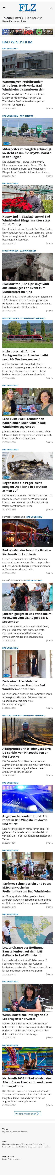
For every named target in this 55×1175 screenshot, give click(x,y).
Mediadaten (8, 1156)
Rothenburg (26, 116)
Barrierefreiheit (8, 1147)
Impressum (7, 1131)
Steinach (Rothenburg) (32, 318)
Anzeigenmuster (14, 1159)
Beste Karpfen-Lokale (14, 21)
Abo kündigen (38, 1144)
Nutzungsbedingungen (11, 1144)
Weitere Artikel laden (27, 1114)
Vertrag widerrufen (42, 1147)
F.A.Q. (4, 1159)
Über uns (16, 1131)
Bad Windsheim (17, 42)
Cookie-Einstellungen (24, 1147)
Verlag (5, 1129)
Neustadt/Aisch (10, 318)
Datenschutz (27, 1144)
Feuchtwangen (10, 250)
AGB (4, 1141)
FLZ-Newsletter (33, 17)
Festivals (18, 17)
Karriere (24, 1131)
